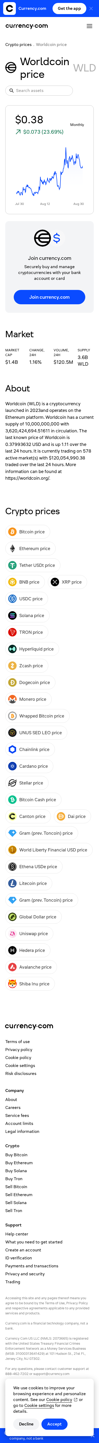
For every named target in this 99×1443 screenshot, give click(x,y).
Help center (16, 1234)
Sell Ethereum (18, 1194)
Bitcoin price (32, 531)
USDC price (31, 598)
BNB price (29, 582)
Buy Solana (16, 1170)
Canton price (32, 816)
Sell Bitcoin (16, 1186)
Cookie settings (20, 1065)
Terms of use (17, 1041)
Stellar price (31, 783)
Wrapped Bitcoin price (41, 716)
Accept (54, 1424)
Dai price (77, 816)
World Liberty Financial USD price (53, 850)
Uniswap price (33, 933)
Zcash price (31, 665)
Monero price (32, 699)
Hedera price (32, 950)
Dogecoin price (34, 682)
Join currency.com (49, 297)
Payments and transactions (31, 1265)
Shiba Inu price (34, 983)
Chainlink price (34, 749)
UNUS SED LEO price (40, 732)
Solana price (31, 615)
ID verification (18, 1257)
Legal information (22, 1131)
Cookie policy (18, 1057)
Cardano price (33, 766)
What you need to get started (34, 1241)
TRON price (31, 632)
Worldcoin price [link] (51, 44)
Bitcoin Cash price (37, 799)
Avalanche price (35, 967)
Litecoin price (33, 883)
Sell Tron (13, 1210)
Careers (13, 1107)
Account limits (19, 1123)
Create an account (23, 1249)
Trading (12, 1281)
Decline (26, 1424)
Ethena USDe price (38, 866)
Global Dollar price (37, 916)
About (11, 1099)
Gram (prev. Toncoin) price (46, 833)
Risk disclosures (20, 1073)
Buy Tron (13, 1178)
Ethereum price (34, 548)
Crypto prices (18, 44)
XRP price (72, 582)
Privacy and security (25, 1273)
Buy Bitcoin (16, 1154)
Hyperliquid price (36, 649)
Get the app (69, 8)
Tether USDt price (37, 565)
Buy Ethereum (19, 1162)
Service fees (17, 1115)
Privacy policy (18, 1049)
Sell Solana (16, 1202)
